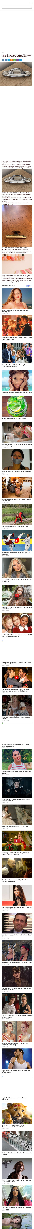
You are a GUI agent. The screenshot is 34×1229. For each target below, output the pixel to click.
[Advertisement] (17, 30)
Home (3, 52)
